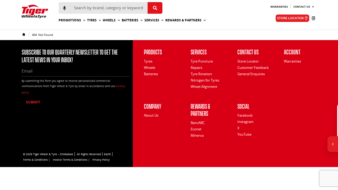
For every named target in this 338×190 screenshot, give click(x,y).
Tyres (92, 20)
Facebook (245, 115)
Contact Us (301, 6)
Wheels (109, 20)
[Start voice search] (64, 8)
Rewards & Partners (183, 20)
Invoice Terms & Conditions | (71, 160)
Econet (196, 129)
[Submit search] (155, 8)
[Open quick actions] (332, 144)
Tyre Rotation (201, 74)
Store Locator (248, 61)
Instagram (245, 121)
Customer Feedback (253, 67)
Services (151, 20)
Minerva (197, 135)
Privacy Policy (101, 160)
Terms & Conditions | (36, 160)
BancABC (198, 122)
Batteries (130, 20)
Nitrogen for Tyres (205, 80)
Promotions (70, 20)
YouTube (244, 134)
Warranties (279, 6)
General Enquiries (251, 74)
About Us (151, 115)
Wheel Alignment (204, 86)
